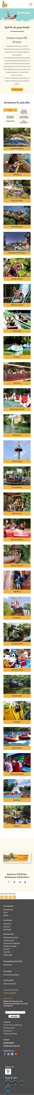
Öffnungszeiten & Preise (10, 937)
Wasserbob (17, 331)
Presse (5, 912)
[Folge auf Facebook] (9, 882)
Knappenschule (17, 279)
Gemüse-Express (17, 565)
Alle (10, 110)
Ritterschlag (17, 461)
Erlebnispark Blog (9, 993)
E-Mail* (7, 1009)
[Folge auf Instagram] (19, 882)
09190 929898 (8, 1043)
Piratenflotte (17, 487)
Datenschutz (7, 923)
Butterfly (17, 722)
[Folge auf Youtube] (25, 882)
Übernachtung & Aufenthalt (11, 943)
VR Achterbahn (17, 226)
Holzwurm (17, 383)
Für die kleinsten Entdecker (23, 111)
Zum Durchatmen (24, 121)
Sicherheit (6, 949)
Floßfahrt (17, 826)
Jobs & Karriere (8, 909)
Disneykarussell (17, 670)
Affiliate (5, 915)
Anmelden (14, 1016)
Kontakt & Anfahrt (9, 940)
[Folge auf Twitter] (14, 882)
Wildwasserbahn (17, 305)
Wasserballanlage (17, 774)
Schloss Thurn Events (9, 983)
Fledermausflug (17, 200)
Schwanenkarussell (17, 409)
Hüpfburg (17, 591)
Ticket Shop (17, 89)
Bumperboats (17, 748)
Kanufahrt (17, 800)
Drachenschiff (17, 643)
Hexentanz (17, 617)
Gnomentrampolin (17, 148)
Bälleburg (17, 174)
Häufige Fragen (8, 955)
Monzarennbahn (17, 539)
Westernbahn (17, 696)
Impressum (6, 926)
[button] (2, 897)
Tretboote (17, 357)
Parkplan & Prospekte (10, 946)
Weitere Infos (7, 964)
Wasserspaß (10, 121)
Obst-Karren (17, 513)
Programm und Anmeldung (11, 974)
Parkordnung (7, 929)
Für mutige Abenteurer (10, 116)
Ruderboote (17, 435)
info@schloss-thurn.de (11, 1046)
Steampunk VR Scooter (17, 253)
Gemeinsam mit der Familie (24, 116)
